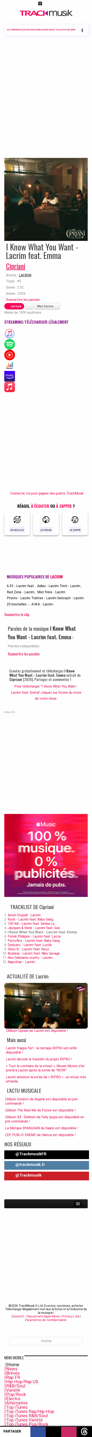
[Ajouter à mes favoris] (29, 306)
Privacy (67, 1316)
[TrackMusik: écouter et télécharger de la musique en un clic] (46, 15)
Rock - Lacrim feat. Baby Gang (30, 919)
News (12, 1368)
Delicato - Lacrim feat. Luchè (30, 945)
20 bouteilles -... (19, 604)
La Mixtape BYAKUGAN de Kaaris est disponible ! (41, 1128)
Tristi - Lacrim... (70, 586)
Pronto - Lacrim (18, 598)
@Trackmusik (28, 1175)
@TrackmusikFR (30, 1153)
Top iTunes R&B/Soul (27, 1415)
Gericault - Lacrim (70, 598)
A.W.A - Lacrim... (43, 604)
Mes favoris (45, 306)
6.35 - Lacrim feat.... (21, 586)
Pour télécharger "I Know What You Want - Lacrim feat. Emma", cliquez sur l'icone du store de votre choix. (46, 692)
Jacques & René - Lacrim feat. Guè (34, 928)
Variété (13, 1390)
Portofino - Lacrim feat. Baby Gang (34, 941)
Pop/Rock (16, 1394)
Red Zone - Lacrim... (21, 592)
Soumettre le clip (16, 614)
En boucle (17, 530)
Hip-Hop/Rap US (22, 1381)
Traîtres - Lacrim (43, 598)
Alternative (17, 1403)
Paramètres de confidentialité (45, 1320)
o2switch (17, 1316)
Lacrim (25, 275)
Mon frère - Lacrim (51, 592)
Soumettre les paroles (23, 300)
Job (77, 1316)
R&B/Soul (15, 1385)
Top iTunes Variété (24, 1420)
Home (13, 1364)
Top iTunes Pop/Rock (27, 1424)
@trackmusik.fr (29, 1164)
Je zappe (75, 530)
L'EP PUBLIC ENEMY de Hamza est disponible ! (40, 1135)
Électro (13, 1398)
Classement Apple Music (43, 1316)
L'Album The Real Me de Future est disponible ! (40, 1110)
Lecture (15, 306)
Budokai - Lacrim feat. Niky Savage (34, 953)
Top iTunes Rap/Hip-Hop (30, 1411)
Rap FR (13, 1377)
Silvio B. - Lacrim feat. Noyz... (29, 949)
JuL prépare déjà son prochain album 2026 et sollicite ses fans (41, 30)
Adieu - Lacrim (48, 586)
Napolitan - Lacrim (21, 962)
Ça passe (46, 530)
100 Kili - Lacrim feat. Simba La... (32, 924)
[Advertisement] (46, 102)
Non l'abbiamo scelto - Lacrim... (31, 958)
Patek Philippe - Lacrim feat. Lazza (34, 936)
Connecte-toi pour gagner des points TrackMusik (47, 493)
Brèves (13, 1373)
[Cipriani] (46, 199)
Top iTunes (17, 1407)
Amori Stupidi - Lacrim (24, 915)
